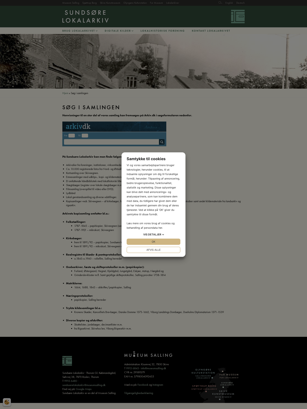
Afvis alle (153, 249)
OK (153, 241)
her (160, 227)
